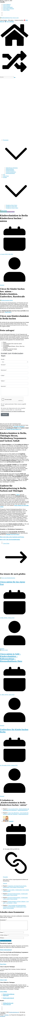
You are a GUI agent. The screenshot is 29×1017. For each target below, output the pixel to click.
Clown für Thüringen (18, 426)
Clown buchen (3, 211)
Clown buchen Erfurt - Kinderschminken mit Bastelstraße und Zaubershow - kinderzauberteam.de (16, 809)
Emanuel (2, 285)
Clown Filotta (3, 991)
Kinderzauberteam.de (8, 998)
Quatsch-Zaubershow (11, 172)
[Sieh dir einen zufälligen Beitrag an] (14, 75)
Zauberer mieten (11, 211)
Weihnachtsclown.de (8, 1003)
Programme (5, 140)
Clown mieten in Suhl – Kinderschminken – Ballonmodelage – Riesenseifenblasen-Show (11, 657)
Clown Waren (6, 10)
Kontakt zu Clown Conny (12, 207)
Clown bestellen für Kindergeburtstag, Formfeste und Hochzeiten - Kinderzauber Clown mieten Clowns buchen (14, 907)
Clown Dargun (6, 6)
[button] (16, 166)
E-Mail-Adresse (4, 935)
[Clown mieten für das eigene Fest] (7, 578)
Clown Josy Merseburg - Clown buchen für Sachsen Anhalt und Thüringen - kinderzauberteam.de (15, 813)
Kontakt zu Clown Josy (11, 206)
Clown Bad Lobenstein (8, 8)
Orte (4, 174)
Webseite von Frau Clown (12, 534)
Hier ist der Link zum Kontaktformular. (10, 539)
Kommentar (3, 920)
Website (2, 937)
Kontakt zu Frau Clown (11, 205)
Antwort (5, 883)
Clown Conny (3, 980)
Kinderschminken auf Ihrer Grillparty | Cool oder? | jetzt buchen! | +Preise (16, 902)
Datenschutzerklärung (8, 994)
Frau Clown (8, 312)
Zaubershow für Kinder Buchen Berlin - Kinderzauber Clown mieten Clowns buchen (15, 886)
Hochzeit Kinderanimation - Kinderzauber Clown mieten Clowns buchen (15, 894)
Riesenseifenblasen (10, 173)
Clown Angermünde (8, 7)
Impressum (6, 995)
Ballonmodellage (10, 169)
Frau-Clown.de (7, 1004)
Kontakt (5, 177)
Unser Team (6, 176)
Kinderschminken (10, 170)
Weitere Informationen (5, 949)
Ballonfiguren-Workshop (12, 167)
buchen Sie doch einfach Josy (14, 429)
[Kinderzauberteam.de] (14, 46)
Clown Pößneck (7, 4)
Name (2, 932)
